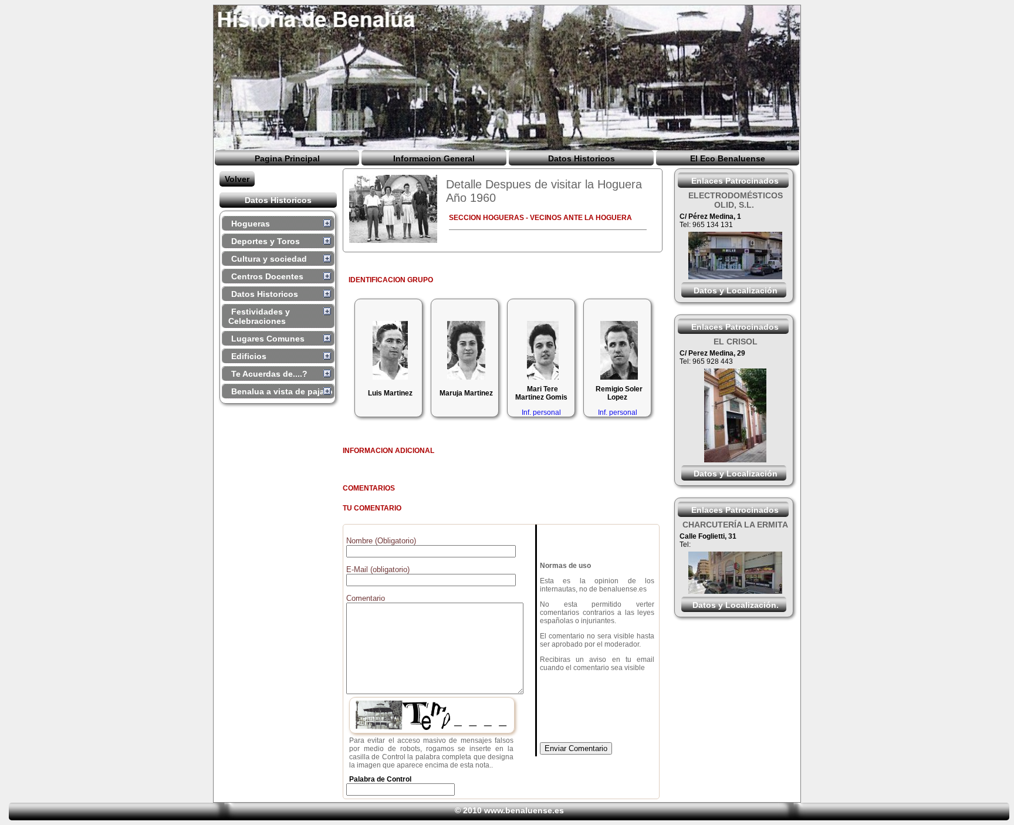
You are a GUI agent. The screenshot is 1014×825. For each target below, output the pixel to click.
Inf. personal (541, 412)
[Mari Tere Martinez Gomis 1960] (541, 350)
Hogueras (250, 223)
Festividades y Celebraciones (259, 316)
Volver (237, 179)
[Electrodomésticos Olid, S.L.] (735, 276)
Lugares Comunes (268, 338)
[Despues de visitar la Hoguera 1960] (393, 209)
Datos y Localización (736, 290)
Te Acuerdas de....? (269, 373)
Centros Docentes (267, 276)
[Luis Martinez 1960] (389, 350)
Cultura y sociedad (269, 258)
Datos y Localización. (735, 605)
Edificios (248, 356)
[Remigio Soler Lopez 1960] (617, 350)
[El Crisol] (735, 459)
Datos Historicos (581, 158)
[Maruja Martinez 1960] (464, 350)
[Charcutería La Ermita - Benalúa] (735, 591)
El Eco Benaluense (727, 158)
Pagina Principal (287, 158)
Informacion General (434, 158)
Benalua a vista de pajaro (282, 391)
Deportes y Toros (265, 241)
